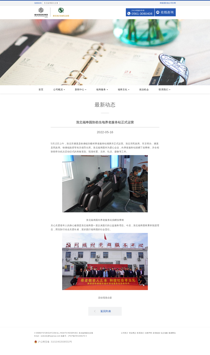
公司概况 (58, 89)
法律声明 (148, 333)
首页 (41, 89)
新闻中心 (80, 89)
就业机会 (144, 89)
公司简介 (124, 333)
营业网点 (132, 333)
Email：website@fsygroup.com (47, 336)
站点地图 (164, 333)
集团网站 (172, 333)
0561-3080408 (142, 13)
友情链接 (156, 333)
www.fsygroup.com (46, 333)
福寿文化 (123, 89)
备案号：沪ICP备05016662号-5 (74, 336)
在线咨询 (167, 12)
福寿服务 (101, 89)
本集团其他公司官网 (168, 3)
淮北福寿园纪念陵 (86, 333)
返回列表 (105, 311)
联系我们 (164, 89)
